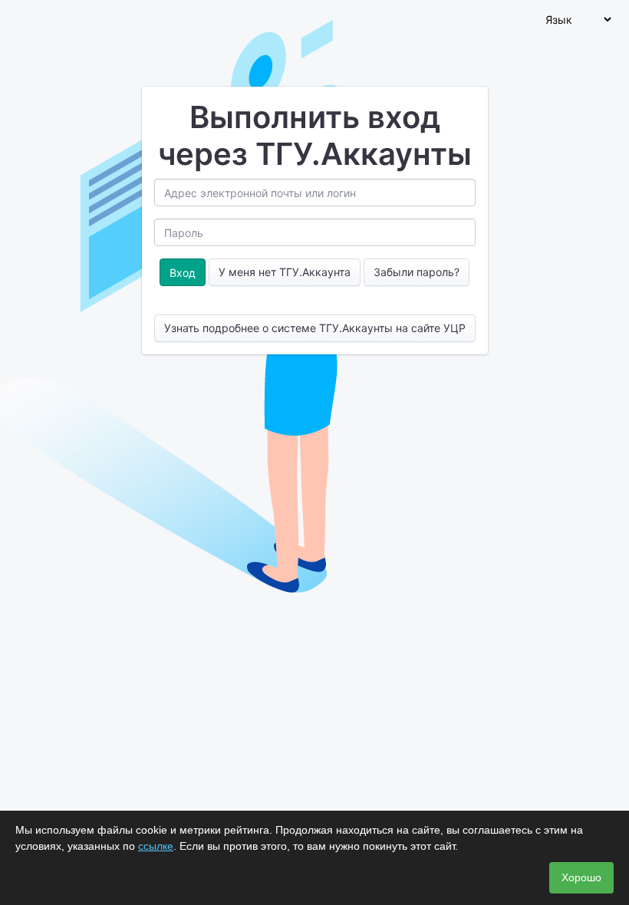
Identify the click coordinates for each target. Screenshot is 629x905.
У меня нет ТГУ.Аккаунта (285, 271)
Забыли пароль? (416, 271)
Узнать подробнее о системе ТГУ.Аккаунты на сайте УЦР (315, 327)
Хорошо (581, 877)
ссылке (155, 846)
